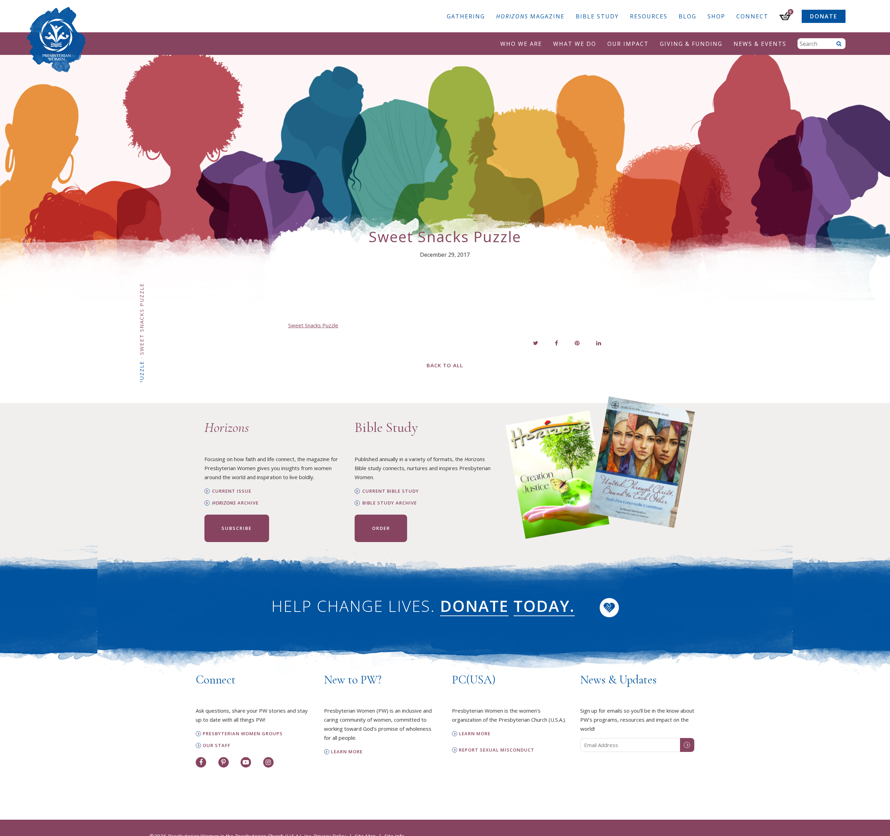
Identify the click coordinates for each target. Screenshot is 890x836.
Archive (235, 503)
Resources (649, 16)
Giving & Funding (691, 44)
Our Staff (216, 745)
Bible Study (597, 16)
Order (381, 528)
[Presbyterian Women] (56, 39)
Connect (752, 16)
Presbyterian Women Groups (243, 733)
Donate (823, 16)
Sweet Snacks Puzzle (313, 325)
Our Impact (628, 44)
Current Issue (231, 491)
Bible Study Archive (389, 503)
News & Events (760, 44)
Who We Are (521, 44)
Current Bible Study (390, 491)
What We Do (574, 44)
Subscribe (236, 528)
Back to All (445, 365)
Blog (687, 16)
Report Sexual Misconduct (496, 750)
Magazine (530, 16)
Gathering (466, 16)
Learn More (347, 751)
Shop (716, 16)
